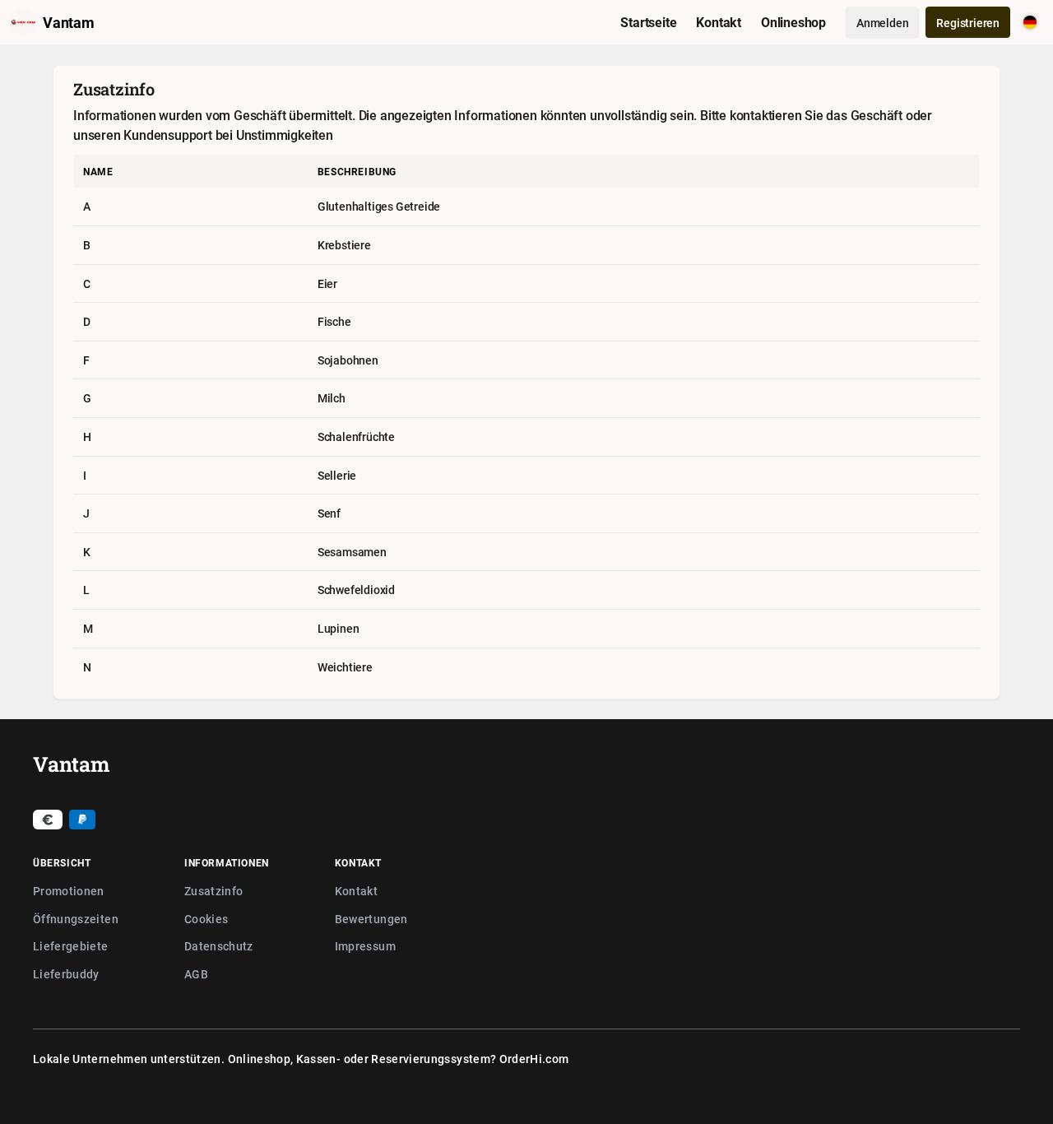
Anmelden (882, 22)
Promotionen (68, 891)
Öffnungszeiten (75, 919)
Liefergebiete (71, 946)
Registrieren (968, 22)
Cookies (206, 919)
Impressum (365, 946)
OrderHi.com (534, 1058)
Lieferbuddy (66, 974)
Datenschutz (218, 946)
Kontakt (356, 891)
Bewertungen (371, 919)
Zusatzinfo (214, 891)
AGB (196, 974)
